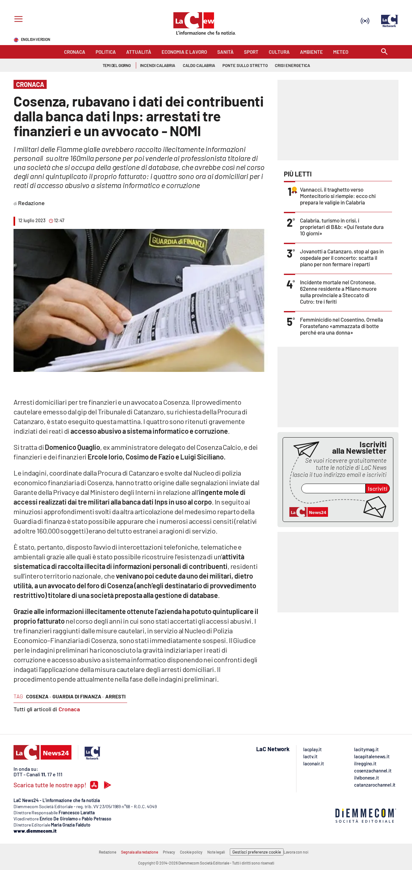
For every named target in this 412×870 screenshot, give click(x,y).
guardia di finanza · (78, 696)
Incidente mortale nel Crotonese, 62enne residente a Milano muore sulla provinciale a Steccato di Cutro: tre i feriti (338, 292)
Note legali (216, 852)
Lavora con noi (296, 852)
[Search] (384, 52)
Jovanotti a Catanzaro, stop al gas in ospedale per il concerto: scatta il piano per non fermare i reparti (342, 257)
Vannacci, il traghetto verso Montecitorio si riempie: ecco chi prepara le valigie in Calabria (338, 195)
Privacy (169, 852)
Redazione (107, 852)
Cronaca (69, 709)
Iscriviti (378, 488)
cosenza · (38, 696)
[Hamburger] (17, 20)
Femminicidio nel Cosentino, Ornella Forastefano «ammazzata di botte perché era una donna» (341, 326)
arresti (115, 696)
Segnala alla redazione (139, 852)
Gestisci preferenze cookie (256, 852)
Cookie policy (191, 852)
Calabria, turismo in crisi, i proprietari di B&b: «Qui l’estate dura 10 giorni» (342, 226)
